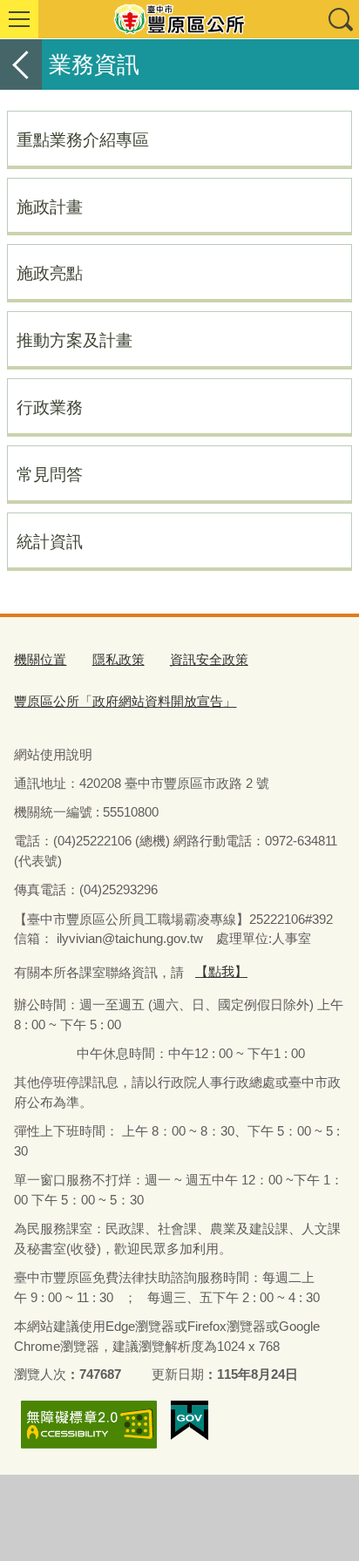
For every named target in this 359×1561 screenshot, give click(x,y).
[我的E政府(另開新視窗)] (189, 1421)
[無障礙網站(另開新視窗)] (89, 1425)
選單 (19, 19)
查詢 (340, 19)
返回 (21, 64)
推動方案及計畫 (74, 340)
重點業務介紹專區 (83, 139)
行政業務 (50, 407)
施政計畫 (50, 206)
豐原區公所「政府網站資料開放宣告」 (125, 701)
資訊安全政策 (209, 659)
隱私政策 (118, 659)
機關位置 (40, 659)
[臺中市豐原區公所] (179, 19)
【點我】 (221, 971)
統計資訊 (50, 541)
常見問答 (50, 474)
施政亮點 (50, 272)
